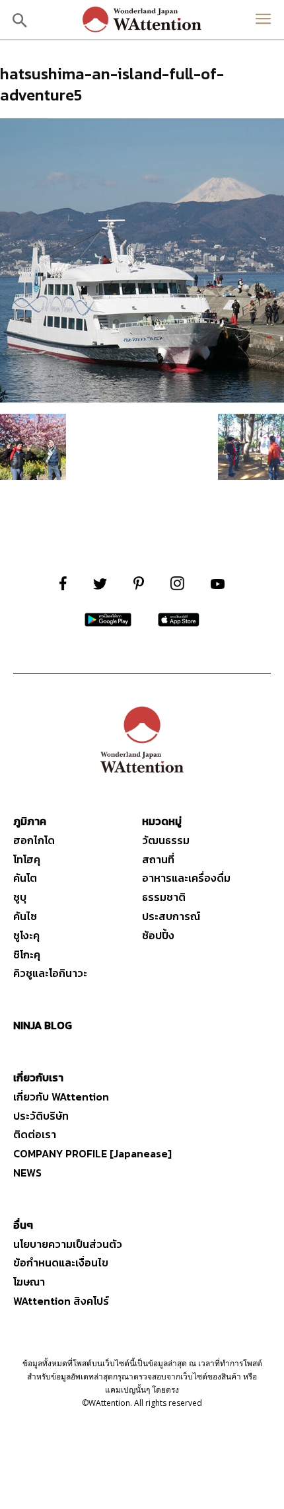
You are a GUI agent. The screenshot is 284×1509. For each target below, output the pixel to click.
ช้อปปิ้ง (158, 935)
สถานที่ (158, 859)
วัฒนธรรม (166, 840)
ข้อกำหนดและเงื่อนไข (60, 1262)
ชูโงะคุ (26, 935)
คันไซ (25, 916)
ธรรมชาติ (164, 897)
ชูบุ (19, 897)
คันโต (25, 878)
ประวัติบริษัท (41, 1116)
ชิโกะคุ (26, 954)
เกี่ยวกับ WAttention (61, 1096)
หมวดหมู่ (162, 821)
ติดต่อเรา (34, 1134)
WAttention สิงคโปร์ (61, 1301)
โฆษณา (29, 1282)
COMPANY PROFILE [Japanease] (92, 1153)
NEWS (27, 1172)
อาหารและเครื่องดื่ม (186, 878)
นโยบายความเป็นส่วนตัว (67, 1244)
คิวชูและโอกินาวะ (50, 973)
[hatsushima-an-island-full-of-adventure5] (142, 398)
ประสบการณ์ (171, 916)
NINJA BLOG (42, 1025)
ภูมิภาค (29, 821)
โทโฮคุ (26, 859)
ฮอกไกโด (34, 840)
